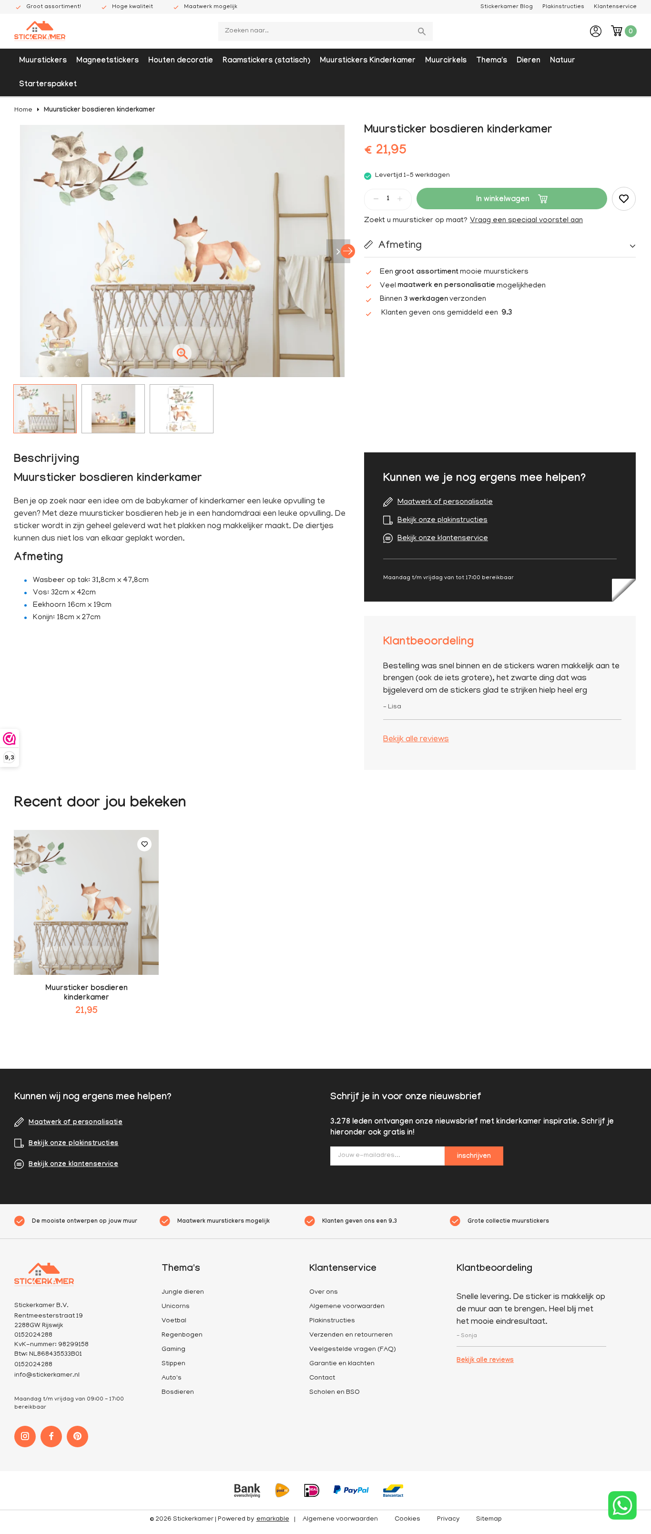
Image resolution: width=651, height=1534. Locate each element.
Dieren (528, 61)
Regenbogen (182, 1335)
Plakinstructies (563, 7)
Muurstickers (43, 61)
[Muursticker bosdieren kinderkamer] (86, 902)
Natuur (562, 61)
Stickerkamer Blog (506, 7)
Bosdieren (178, 1392)
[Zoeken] (423, 31)
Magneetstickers (107, 61)
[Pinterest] (77, 1436)
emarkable (272, 1519)
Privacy (448, 1519)
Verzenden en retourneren (351, 1335)
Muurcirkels (446, 61)
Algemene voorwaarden (347, 1306)
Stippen (173, 1364)
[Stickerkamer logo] (40, 32)
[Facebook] (51, 1436)
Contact (322, 1378)
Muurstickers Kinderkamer (368, 61)
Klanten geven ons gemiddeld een (446, 313)
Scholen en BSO (334, 1392)
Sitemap (489, 1519)
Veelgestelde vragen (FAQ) (352, 1349)
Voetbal (174, 1321)
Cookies (407, 1519)
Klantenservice (615, 7)
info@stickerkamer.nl (47, 1375)
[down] (376, 198)
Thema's (491, 61)
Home (23, 110)
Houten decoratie (180, 61)
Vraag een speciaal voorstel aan (526, 220)
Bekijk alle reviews (416, 740)
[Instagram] (25, 1436)
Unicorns (176, 1306)
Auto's (172, 1378)
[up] (400, 198)
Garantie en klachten (342, 1364)
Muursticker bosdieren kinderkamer (99, 110)
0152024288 (33, 1365)
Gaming (173, 1349)
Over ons (323, 1292)
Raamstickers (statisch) (266, 61)
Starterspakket (48, 85)
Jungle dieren (183, 1292)
